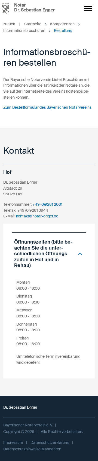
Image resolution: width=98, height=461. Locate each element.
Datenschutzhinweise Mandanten (32, 449)
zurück (11, 24)
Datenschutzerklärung (49, 442)
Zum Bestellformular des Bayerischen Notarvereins (47, 107)
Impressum (13, 442)
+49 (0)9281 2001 (47, 204)
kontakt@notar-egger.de (37, 216)
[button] (49, 253)
